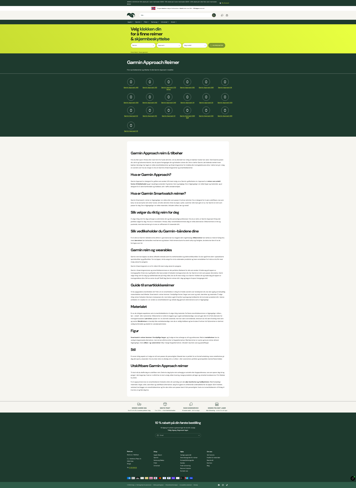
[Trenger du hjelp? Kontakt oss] (222, 15)
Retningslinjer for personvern (144, 485)
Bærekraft (210, 460)
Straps (133, 485)
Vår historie (210, 455)
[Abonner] (199, 435)
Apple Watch (158, 455)
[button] (130, 22)
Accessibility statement (186, 485)
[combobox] (177, 15)
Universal (164, 22)
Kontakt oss (184, 471)
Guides (182, 463)
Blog (208, 466)
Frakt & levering (185, 466)
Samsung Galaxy (159, 460)
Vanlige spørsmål (185, 455)
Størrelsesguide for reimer (189, 458)
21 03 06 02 (133, 468)
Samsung (154, 22)
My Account (225, 3)
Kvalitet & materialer (213, 458)
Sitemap (196, 485)
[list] (178, 8)
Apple (130, 22)
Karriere (209, 463)
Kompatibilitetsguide (187, 460)
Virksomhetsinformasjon (171, 485)
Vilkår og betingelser (158, 485)
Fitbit (145, 22)
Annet (173, 22)
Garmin (137, 22)
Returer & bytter (185, 468)
